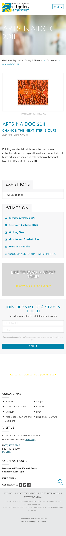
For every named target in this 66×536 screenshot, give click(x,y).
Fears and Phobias (19, 246)
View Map (30, 439)
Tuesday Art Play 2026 (22, 218)
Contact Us (41, 406)
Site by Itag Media (33, 497)
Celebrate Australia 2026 (23, 225)
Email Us (6, 452)
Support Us (42, 401)
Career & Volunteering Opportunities (32, 374)
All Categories (15, 194)
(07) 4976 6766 (12, 445)
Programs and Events (21, 254)
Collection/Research (16, 406)
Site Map (8, 493)
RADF (39, 411)
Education (10, 401)
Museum (10, 411)
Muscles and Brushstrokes (24, 239)
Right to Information (49, 493)
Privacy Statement (25, 493)
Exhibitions (48, 254)
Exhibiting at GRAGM (46, 417)
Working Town (17, 232)
